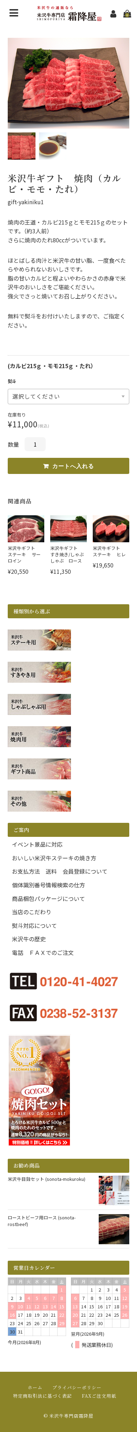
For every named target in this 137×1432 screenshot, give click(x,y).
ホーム (35, 1387)
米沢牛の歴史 (29, 939)
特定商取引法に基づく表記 (42, 1395)
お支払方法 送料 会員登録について (59, 871)
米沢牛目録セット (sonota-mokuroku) (46, 1179)
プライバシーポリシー (77, 1387)
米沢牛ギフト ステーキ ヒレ (109, 551)
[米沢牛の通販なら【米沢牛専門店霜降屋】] (68, 18)
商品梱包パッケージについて (48, 898)
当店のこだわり (31, 912)
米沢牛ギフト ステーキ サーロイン (24, 554)
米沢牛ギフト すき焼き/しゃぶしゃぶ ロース (67, 554)
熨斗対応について (34, 925)
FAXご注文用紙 (99, 1395)
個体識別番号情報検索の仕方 (48, 885)
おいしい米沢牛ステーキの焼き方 (54, 858)
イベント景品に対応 (37, 844)
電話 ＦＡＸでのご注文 (43, 952)
